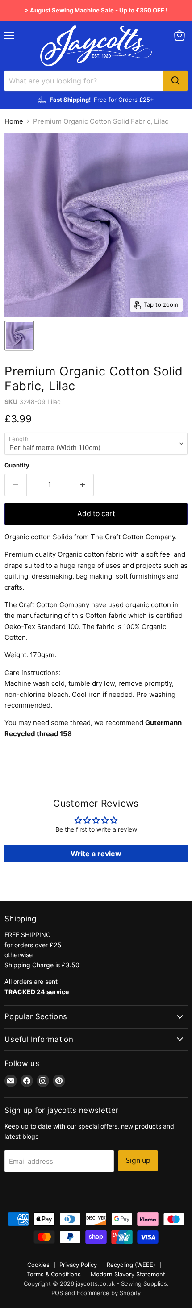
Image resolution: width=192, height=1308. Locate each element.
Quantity (16, 465)
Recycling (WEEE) (131, 1264)
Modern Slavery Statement (128, 1274)
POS (57, 1292)
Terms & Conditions (54, 1274)
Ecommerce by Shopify (109, 1292)
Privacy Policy (78, 1264)
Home (13, 121)
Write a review (96, 853)
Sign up (137, 1160)
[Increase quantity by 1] (83, 485)
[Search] (175, 81)
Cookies (38, 1264)
